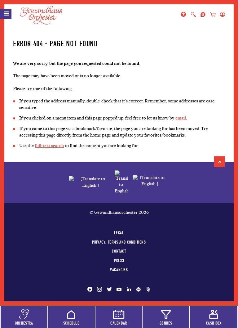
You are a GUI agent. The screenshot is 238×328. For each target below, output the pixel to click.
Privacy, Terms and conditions (119, 242)
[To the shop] (213, 15)
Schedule (71, 323)
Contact (119, 251)
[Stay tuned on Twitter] (109, 290)
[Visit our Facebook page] (91, 290)
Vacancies (119, 269)
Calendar (118, 323)
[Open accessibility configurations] (184, 15)
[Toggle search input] (193, 15)
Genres (166, 323)
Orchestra (24, 323)
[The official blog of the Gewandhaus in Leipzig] (147, 290)
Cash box (214, 323)
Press (119, 260)
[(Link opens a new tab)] (121, 182)
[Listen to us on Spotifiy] (138, 290)
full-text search (49, 146)
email (180, 118)
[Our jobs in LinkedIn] (129, 290)
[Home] (44, 15)
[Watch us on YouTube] (119, 290)
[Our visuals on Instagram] (99, 290)
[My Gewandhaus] (221, 15)
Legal (119, 232)
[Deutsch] (203, 15)
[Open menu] (5, 14)
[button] (219, 161)
